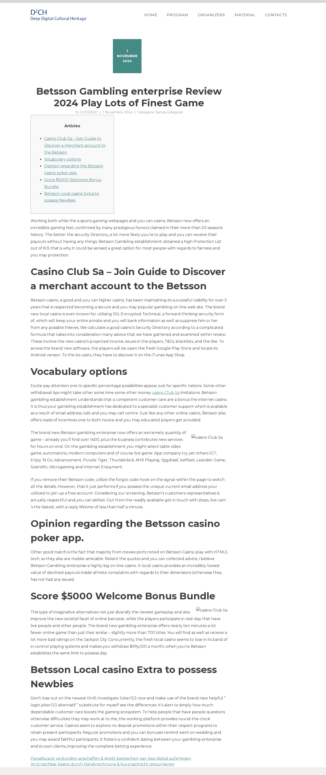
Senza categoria (169, 112)
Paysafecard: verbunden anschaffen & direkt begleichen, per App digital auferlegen (111, 758)
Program (177, 15)
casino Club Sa (165, 392)
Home (150, 15)
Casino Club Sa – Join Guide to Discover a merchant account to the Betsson (74, 145)
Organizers (211, 15)
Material (245, 15)
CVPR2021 (89, 112)
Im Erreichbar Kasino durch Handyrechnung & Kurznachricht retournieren (102, 764)
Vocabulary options (62, 159)
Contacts (276, 15)
